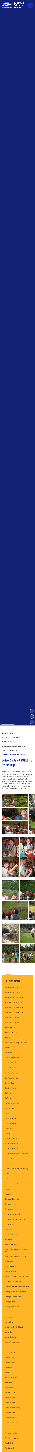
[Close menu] (30, 5)
